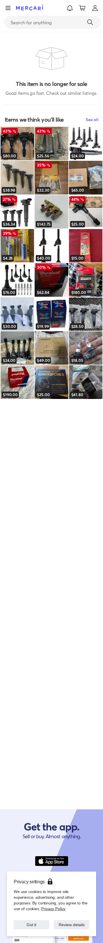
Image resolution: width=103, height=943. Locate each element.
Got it (31, 921)
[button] (70, 8)
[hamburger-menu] (8, 8)
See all (92, 119)
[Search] (90, 22)
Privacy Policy (53, 903)
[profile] (95, 8)
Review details (71, 921)
